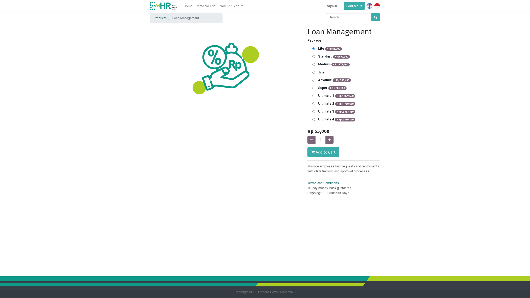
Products (160, 18)
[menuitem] (188, 6)
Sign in (332, 6)
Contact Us (354, 6)
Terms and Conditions (323, 183)
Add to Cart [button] (325, 152)
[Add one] (329, 140)
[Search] (375, 17)
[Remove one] (311, 140)
